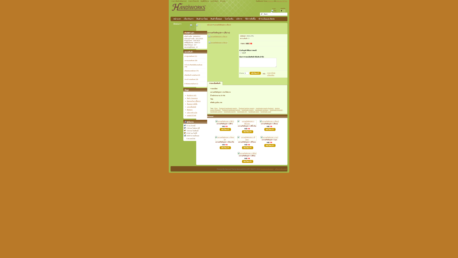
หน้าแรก (177, 19)
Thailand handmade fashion (231, 110)
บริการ (239, 19)
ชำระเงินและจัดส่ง (266, 19)
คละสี (244, 53)
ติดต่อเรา (177, 24)
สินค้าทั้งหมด (216, 19)
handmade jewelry (248, 110)
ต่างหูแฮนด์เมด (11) (191, 56)
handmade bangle (230, 112)
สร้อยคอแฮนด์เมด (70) (192, 71)
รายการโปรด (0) (193, 1)
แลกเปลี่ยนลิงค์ (191, 107)
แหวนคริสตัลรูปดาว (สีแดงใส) (224, 142)
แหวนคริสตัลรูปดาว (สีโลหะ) (247, 142)
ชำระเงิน (223, 1)
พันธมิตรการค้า (191, 95)
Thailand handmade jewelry (228, 108)
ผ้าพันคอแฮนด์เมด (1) (191, 84)
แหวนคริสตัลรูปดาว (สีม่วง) (222, 25)
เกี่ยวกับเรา (189, 19)
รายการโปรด (271, 73)
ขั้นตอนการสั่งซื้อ (192, 104)
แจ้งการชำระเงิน (192, 112)
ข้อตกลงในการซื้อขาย (193, 101)
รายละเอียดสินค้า (215, 83)
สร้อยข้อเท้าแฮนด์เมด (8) (192, 75)
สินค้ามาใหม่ (202, 19)
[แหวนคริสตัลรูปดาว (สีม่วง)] (217, 36)
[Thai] (273, 11)
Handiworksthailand (259, 169)
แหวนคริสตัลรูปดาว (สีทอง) (269, 124)
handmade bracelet (276, 110)
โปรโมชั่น (229, 19)
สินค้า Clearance (192, 98)
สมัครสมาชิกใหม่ (282, 1)
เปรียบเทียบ (270, 75)
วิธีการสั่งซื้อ (250, 19)
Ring (216, 108)
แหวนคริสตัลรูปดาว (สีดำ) (225, 124)
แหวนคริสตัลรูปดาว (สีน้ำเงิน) (247, 126)
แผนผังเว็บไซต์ (191, 115)
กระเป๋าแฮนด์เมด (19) (191, 79)
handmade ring (242, 112)
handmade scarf (265, 112)
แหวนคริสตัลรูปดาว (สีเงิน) (247, 156)
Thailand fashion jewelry (246, 108)
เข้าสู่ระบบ (270, 1)
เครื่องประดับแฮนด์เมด (274, 169)
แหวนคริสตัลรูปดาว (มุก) (269, 140)
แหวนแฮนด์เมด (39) (191, 60)
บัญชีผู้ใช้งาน (205, 1)
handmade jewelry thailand (264, 108)
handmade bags (253, 112)
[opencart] (185, 33)
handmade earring (216, 112)
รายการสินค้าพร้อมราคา (179, 1)
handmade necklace (261, 110)
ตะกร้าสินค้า (214, 1)
